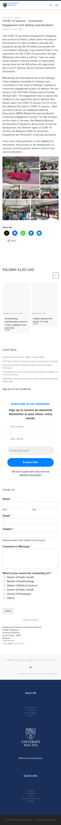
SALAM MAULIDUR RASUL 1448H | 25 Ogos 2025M (23, 357)
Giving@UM (30, 793)
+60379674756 (8, 641)
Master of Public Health (20, 577)
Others (11, 598)
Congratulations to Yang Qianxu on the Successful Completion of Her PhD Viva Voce (30, 373)
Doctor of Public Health (20, 589)
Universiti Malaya (23, 820)
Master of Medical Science (22, 585)
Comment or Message (17, 546)
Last (34, 509)
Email (7, 515)
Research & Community (30, 799)
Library (30, 796)
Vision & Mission (30, 708)
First (5, 509)
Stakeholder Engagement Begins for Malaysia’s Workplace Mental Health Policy (30, 380)
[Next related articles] (56, 275)
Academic (30, 791)
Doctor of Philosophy (19, 594)
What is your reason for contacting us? (27, 573)
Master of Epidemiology (20, 581)
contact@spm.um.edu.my (13, 644)
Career (30, 716)
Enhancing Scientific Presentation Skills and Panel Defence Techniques (27, 366)
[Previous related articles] (49, 275)
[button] (21, 170)
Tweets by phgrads (30, 620)
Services (30, 801)
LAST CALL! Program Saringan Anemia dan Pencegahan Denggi (30, 361)
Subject (8, 529)
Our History (30, 710)
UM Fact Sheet (30, 713)
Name (7, 499)
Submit (8, 611)
